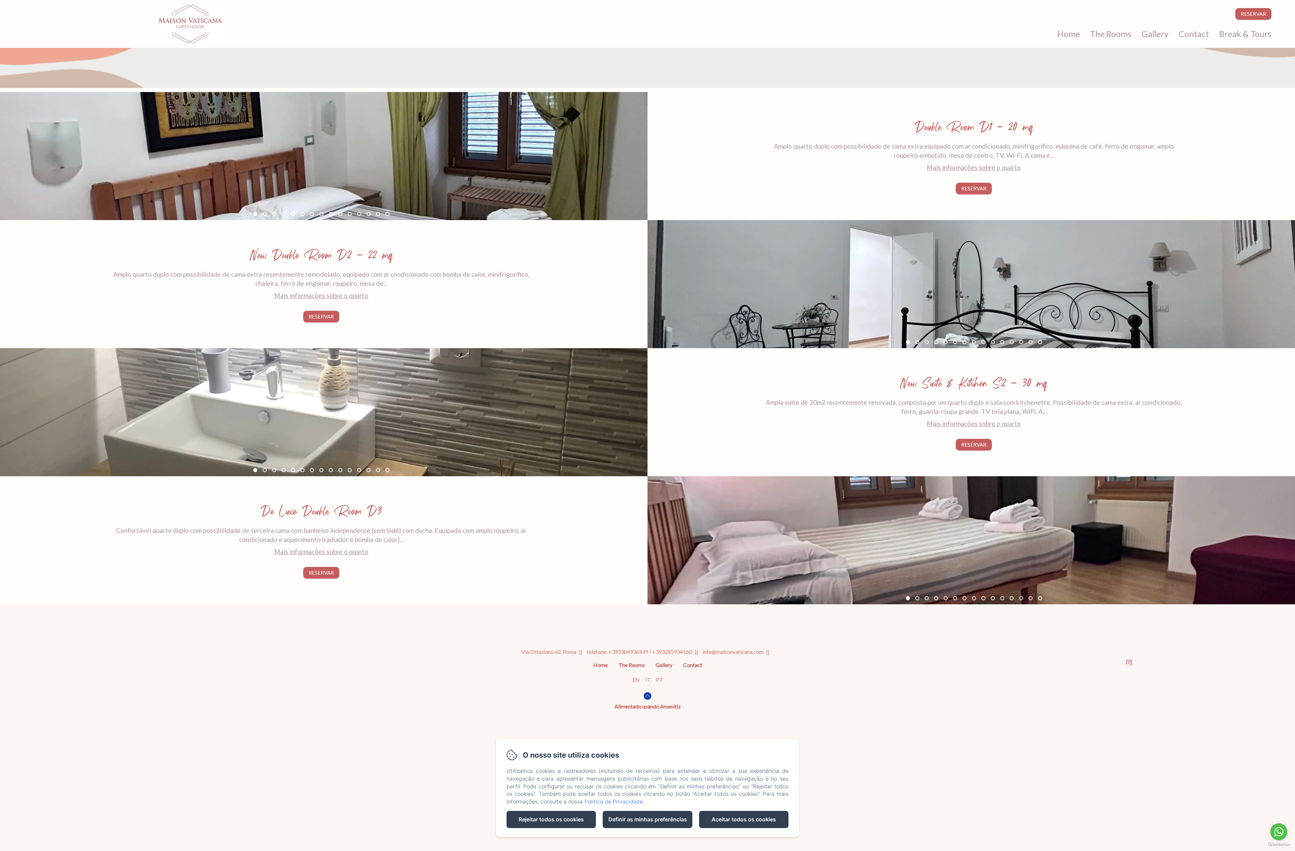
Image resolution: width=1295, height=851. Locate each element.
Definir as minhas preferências (647, 819)
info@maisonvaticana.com (733, 651)
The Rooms (1110, 34)
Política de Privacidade (613, 801)
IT (648, 679)
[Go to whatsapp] (1278, 831)
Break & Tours (1245, 34)
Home (1068, 34)
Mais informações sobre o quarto (974, 167)
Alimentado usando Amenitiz (647, 706)
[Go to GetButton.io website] (1279, 844)
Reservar (1253, 14)
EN (636, 679)
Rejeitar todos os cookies (551, 819)
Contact (1194, 34)
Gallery (1155, 34)
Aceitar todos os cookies (744, 819)
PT (659, 679)
